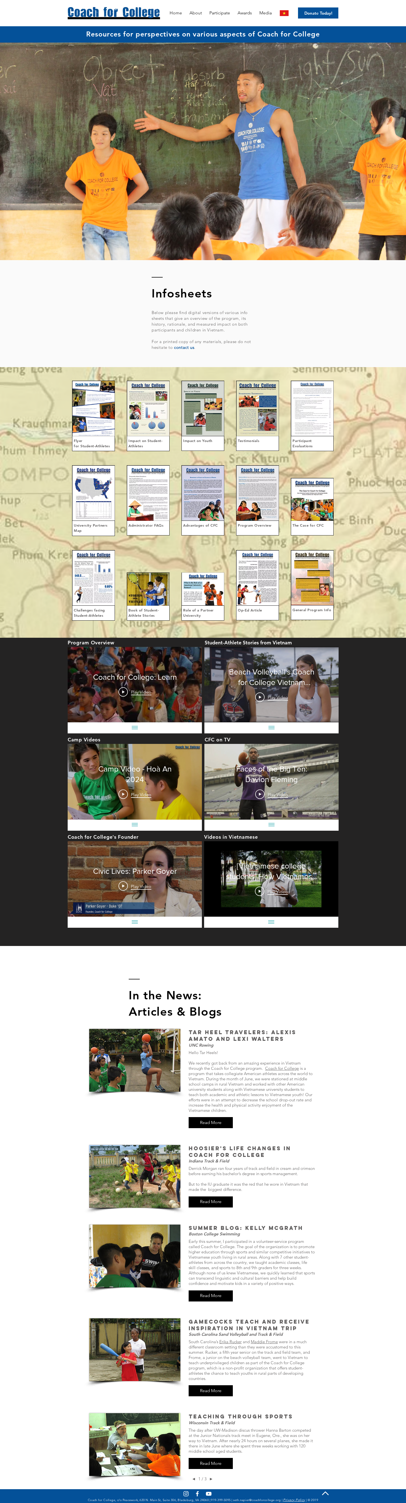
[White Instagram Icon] (186, 1493)
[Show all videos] (134, 727)
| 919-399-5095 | (221, 1500)
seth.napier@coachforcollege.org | (258, 1500)
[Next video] (190, 685)
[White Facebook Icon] (197, 1493)
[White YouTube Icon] (208, 1493)
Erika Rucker (230, 1341)
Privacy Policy (294, 1500)
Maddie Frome (264, 1341)
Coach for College (282, 1068)
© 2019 (313, 1500)
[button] (246, 13)
